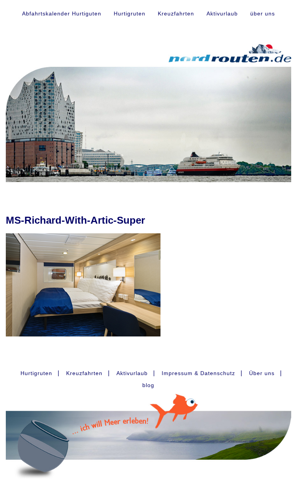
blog (148, 385)
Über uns (262, 373)
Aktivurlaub (222, 13)
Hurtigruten (129, 13)
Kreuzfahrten (176, 13)
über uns (262, 13)
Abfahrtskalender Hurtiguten (61, 13)
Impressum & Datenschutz (198, 373)
